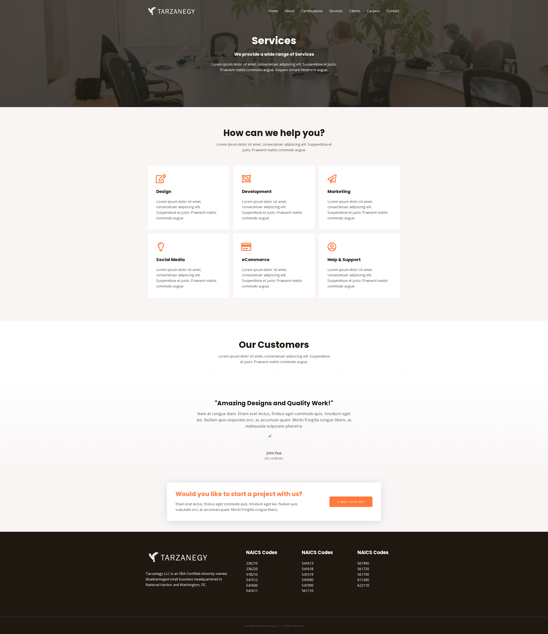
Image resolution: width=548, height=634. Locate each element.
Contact (393, 11)
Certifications (312, 11)
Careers (373, 11)
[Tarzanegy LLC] (171, 10)
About (290, 11)
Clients (354, 11)
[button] (350, 501)
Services (335, 11)
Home (273, 11)
